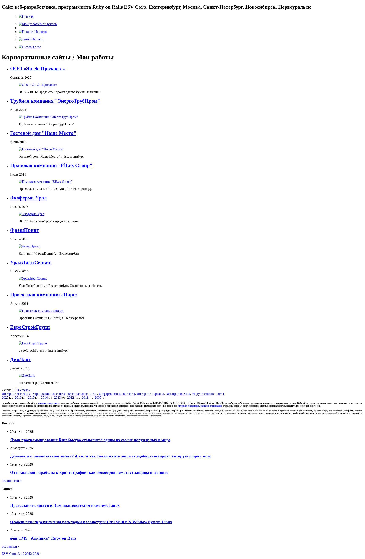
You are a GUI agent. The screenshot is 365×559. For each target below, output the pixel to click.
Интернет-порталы (150, 394)
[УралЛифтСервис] (33, 278)
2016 (18, 397)
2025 (5, 397)
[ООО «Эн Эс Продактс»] (38, 85)
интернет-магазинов (49, 403)
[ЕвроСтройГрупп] (33, 343)
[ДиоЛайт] (27, 375)
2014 (44, 397)
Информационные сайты (117, 394)
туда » (26, 390)
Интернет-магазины (16, 394)
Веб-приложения (178, 394)
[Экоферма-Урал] (31, 214)
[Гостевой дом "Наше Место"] (41, 149)
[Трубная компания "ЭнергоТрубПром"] (48, 117)
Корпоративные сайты (48, 394)
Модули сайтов (203, 394)
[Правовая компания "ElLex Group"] (45, 181)
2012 (70, 397)
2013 (57, 397)
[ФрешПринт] (29, 246)
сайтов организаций (211, 405)
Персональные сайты (82, 394)
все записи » (11, 546)
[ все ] (219, 394)
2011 (85, 397)
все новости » (12, 480)
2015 (31, 397)
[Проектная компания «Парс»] (41, 311)
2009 (98, 397)
